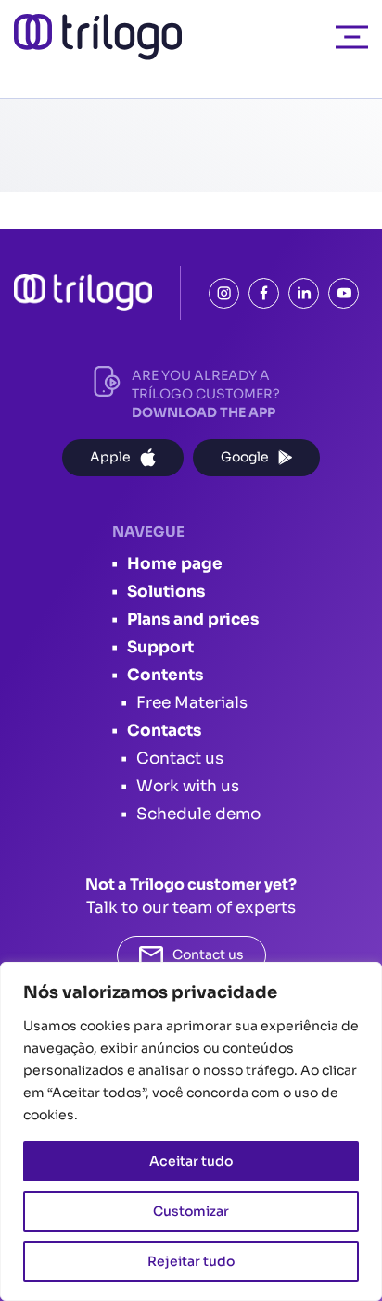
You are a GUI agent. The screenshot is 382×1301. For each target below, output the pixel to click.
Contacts (164, 730)
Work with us (187, 786)
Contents (165, 675)
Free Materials (192, 703)
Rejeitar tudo (191, 1261)
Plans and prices (193, 619)
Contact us (179, 758)
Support (160, 647)
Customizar (191, 1211)
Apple (110, 456)
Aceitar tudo (191, 1161)
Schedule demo (198, 814)
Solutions (166, 591)
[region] (191, 1131)
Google (245, 456)
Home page (175, 564)
